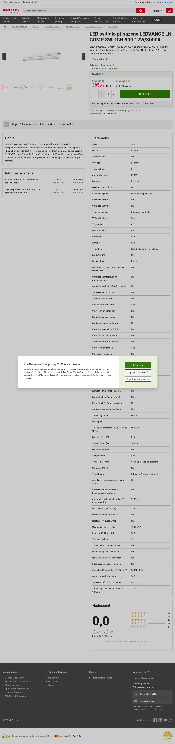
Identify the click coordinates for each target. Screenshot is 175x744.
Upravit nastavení (138, 372)
